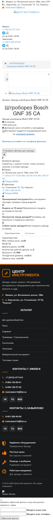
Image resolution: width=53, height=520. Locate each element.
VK (5, 399)
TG (12, 399)
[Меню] (45, 53)
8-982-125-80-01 (28, 175)
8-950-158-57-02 (13, 387)
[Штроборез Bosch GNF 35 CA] (29, 80)
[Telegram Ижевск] (3, 32)
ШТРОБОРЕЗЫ (17, 63)
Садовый (6, 331)
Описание (30, 233)
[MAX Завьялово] (7, 45)
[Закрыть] (4, 154)
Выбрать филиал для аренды (19, 150)
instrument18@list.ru (15, 7)
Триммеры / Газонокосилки (15, 337)
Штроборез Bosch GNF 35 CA (21, 66)
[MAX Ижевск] (7, 32)
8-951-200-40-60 (13, 416)
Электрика (7, 348)
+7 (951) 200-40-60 (11, 41)
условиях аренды (25, 133)
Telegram (9, 181)
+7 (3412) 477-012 (11, 29)
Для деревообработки (12, 319)
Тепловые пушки (10, 360)
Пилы (5, 325)
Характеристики (12, 233)
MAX (16, 181)
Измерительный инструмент (15, 354)
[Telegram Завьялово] (3, 45)
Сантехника (8, 342)
